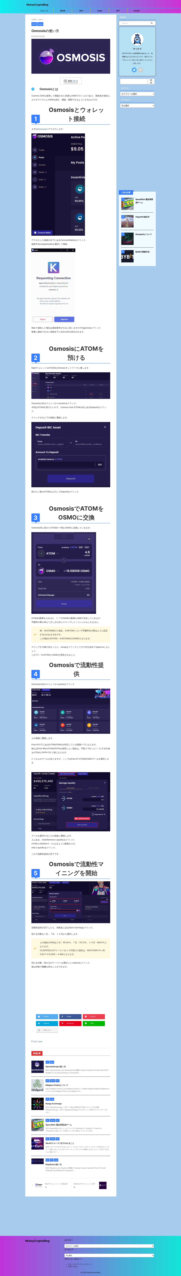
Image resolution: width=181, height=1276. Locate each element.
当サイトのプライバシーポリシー (80, 1264)
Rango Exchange (54, 1103)
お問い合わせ (73, 1266)
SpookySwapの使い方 (56, 1066)
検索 (151, 81)
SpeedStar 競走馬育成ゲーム (59, 1125)
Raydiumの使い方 (54, 1164)
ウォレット (44, 11)
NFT (118, 11)
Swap (100, 11)
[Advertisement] (70, 991)
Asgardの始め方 (142, 217)
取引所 (62, 11)
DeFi (81, 11)
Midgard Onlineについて (57, 1085)
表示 (75, 81)
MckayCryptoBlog (37, 4)
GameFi (137, 11)
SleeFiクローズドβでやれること (60, 1143)
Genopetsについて (143, 234)
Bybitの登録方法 (142, 252)
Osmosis (42, 129)
